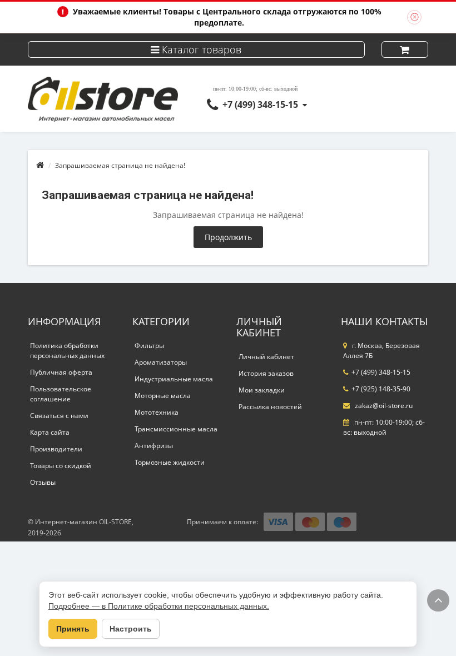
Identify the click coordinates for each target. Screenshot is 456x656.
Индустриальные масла (174, 379)
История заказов (266, 373)
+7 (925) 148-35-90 (380, 389)
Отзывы (43, 482)
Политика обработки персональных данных (67, 350)
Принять (73, 628)
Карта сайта (50, 432)
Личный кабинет (266, 356)
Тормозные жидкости (170, 462)
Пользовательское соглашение (60, 394)
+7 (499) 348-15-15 (260, 104)
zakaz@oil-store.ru (383, 405)
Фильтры (149, 345)
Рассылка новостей (270, 406)
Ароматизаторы (161, 362)
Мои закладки (262, 390)
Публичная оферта (61, 372)
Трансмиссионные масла (176, 429)
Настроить (131, 628)
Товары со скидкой (60, 465)
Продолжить (228, 237)
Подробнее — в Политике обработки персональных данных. (158, 606)
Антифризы (154, 445)
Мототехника (157, 412)
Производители (56, 449)
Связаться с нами (59, 415)
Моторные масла (163, 395)
